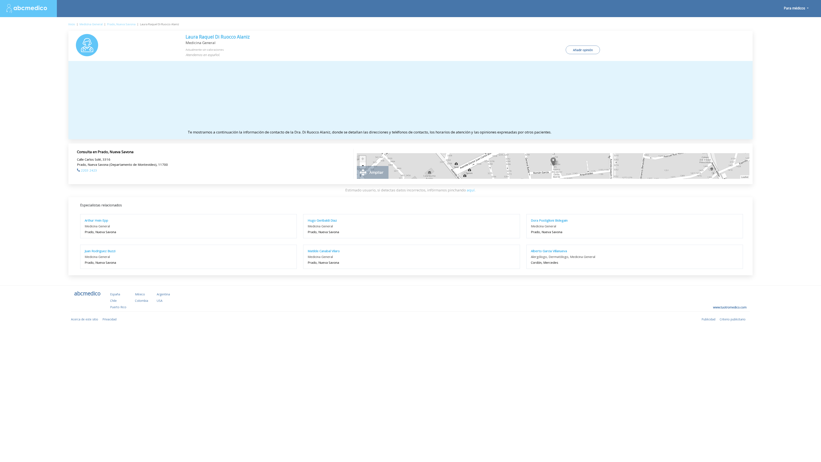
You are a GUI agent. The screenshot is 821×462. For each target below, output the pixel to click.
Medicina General (91, 24)
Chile (113, 301)
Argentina (163, 294)
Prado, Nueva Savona (121, 24)
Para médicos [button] (795, 8)
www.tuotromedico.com (730, 307)
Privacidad (109, 319)
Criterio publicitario (733, 319)
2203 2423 (89, 170)
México (140, 294)
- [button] (362, 165)
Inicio (71, 24)
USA (159, 301)
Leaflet (744, 177)
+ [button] (362, 158)
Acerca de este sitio (84, 319)
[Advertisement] (410, 97)
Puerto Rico (118, 307)
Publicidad (708, 319)
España (115, 294)
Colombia (141, 301)
